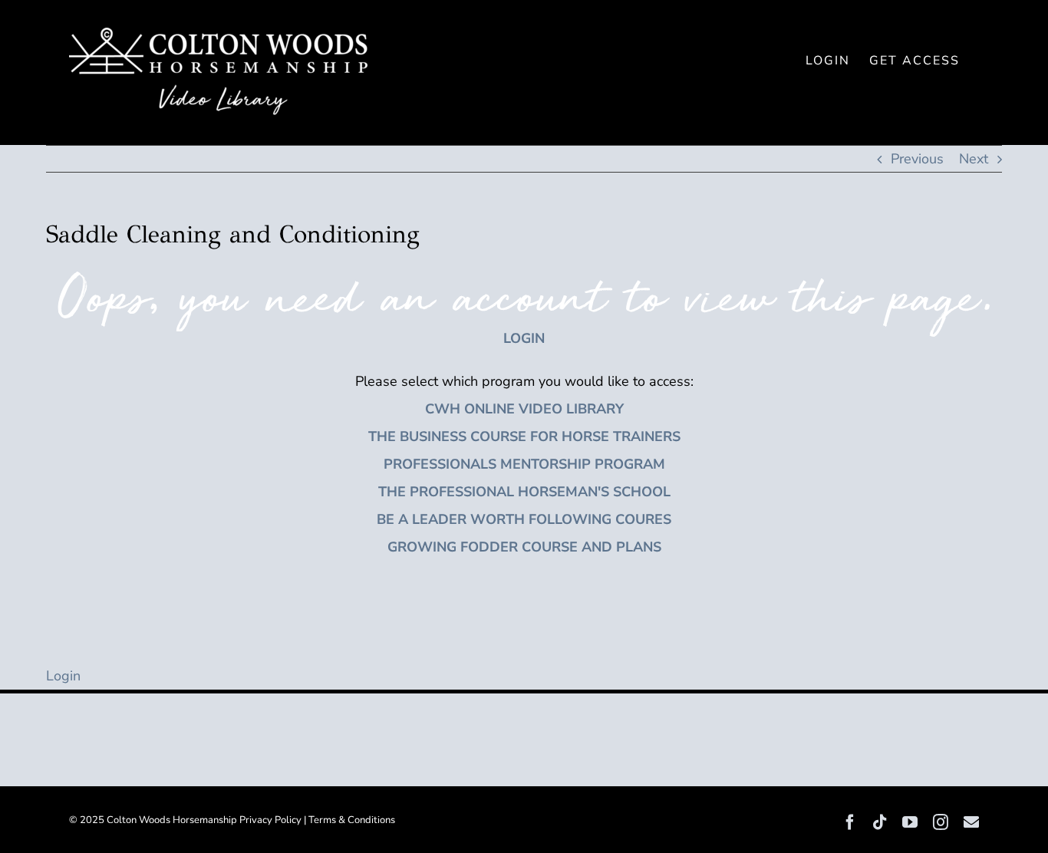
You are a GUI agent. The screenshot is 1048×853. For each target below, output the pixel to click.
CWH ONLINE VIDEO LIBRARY (524, 409)
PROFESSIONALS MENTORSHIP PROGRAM (524, 464)
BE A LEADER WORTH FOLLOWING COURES (524, 519)
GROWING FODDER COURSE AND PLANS (524, 547)
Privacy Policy (270, 820)
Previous (917, 159)
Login (63, 676)
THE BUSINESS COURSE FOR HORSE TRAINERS (524, 436)
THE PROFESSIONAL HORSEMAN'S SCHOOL (524, 491)
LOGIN (524, 338)
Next (973, 159)
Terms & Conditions (351, 820)
